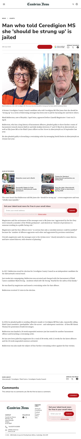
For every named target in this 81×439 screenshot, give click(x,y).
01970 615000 (15, 427)
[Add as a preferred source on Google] (59, 47)
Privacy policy (37, 415)
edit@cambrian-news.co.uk (13, 430)
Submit (72, 210)
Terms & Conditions (38, 409)
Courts (12, 18)
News (4, 18)
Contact (37, 412)
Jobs (36, 418)
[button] (4, 4)
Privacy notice (42, 214)
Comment (73, 395)
